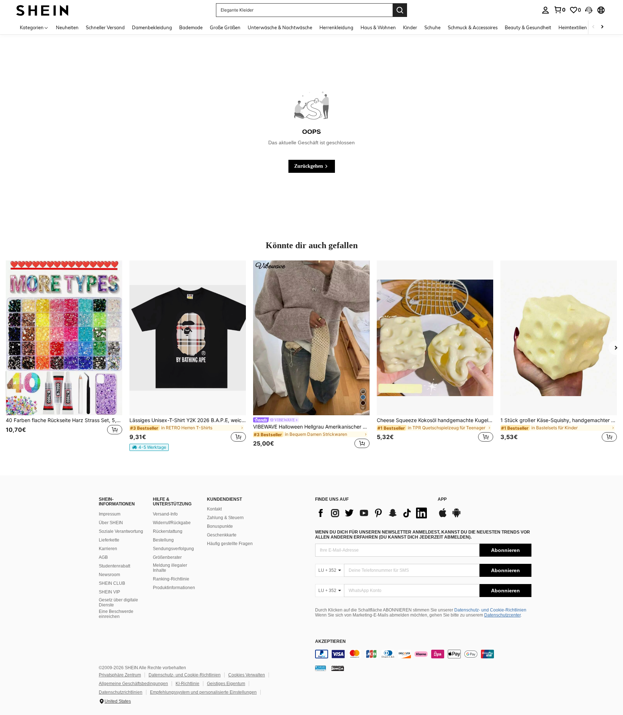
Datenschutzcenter (502, 615)
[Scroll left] (593, 27)
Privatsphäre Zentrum (120, 674)
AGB (103, 557)
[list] (372, 513)
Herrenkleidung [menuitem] (336, 27)
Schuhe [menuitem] (432, 27)
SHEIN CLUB (112, 583)
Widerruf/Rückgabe (172, 522)
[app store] (443, 516)
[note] (149, 447)
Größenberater (167, 557)
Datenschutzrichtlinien (120, 692)
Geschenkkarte (222, 535)
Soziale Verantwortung (121, 531)
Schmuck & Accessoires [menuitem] (473, 27)
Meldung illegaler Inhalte (170, 568)
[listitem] (64, 355)
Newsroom (109, 574)
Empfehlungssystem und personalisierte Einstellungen (203, 692)
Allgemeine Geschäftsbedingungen (133, 683)
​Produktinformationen (174, 587)
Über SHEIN (111, 522)
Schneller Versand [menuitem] (105, 27)
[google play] (456, 516)
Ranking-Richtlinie (171, 579)
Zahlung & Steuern (225, 517)
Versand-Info (165, 514)
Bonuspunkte (220, 526)
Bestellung (163, 540)
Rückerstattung (167, 531)
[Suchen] (400, 10)
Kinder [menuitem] (410, 27)
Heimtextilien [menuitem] (572, 27)
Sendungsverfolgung (173, 548)
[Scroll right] (602, 27)
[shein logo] (42, 10)
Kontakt (214, 509)
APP (442, 499)
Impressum (109, 514)
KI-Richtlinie (187, 683)
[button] (588, 10)
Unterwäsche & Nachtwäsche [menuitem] (280, 27)
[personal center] (545, 10)
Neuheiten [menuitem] (67, 27)
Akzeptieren (330, 641)
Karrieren (108, 548)
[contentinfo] (423, 654)
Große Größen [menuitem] (225, 27)
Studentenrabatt (114, 566)
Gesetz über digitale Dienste (118, 602)
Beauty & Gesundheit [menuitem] (528, 27)
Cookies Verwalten (246, 674)
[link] (559, 9)
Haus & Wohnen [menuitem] (378, 27)
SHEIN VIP (109, 592)
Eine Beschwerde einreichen (116, 614)
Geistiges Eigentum (226, 683)
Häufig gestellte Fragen (230, 543)
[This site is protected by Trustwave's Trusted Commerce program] (320, 668)
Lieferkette (109, 540)
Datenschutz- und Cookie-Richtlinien (490, 610)
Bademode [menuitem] (191, 27)
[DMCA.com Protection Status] (337, 668)
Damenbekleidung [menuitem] (152, 27)
